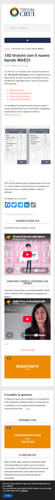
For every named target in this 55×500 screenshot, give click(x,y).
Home (6, 48)
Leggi (27, 408)
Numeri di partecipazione (20, 99)
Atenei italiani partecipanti (20, 93)
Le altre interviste (27, 349)
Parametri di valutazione (20, 96)
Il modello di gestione (18, 395)
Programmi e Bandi (24, 214)
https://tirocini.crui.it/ (12, 114)
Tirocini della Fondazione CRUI (27, 12)
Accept (7, 496)
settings (24, 491)
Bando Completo (17, 90)
